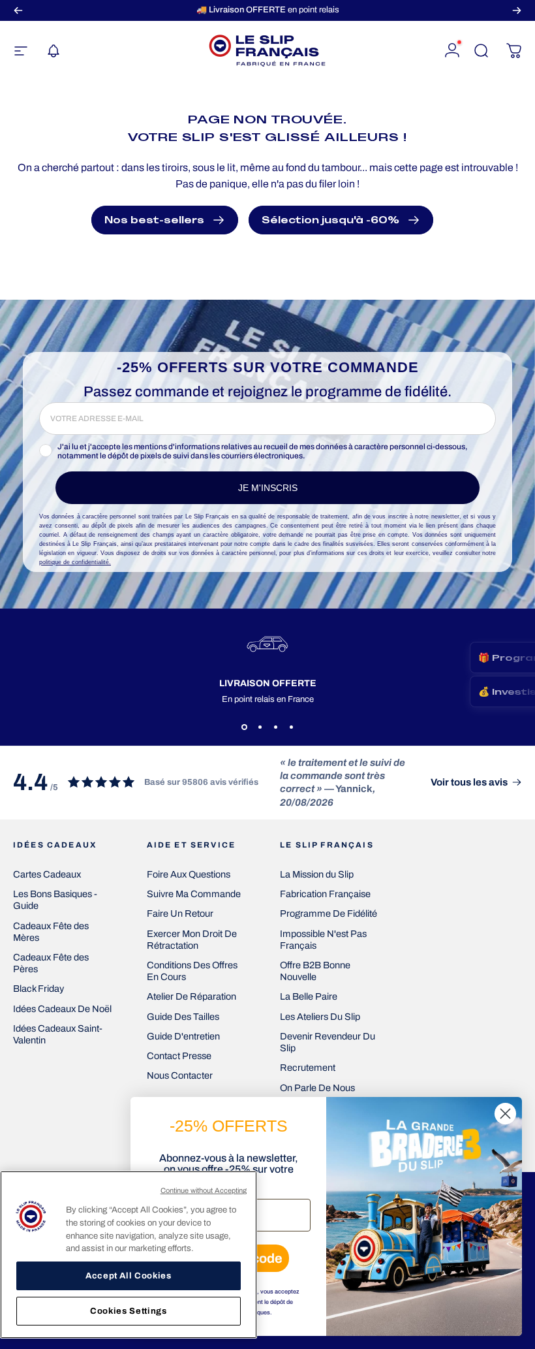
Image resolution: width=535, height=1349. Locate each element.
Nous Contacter (180, 1075)
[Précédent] (18, 10)
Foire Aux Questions (188, 874)
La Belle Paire (308, 996)
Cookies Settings (128, 1311)
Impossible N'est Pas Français (323, 939)
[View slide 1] (244, 727)
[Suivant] (516, 10)
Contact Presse (179, 1056)
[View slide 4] (291, 727)
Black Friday (38, 988)
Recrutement (307, 1067)
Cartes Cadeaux (47, 874)
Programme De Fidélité (328, 913)
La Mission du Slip (317, 874)
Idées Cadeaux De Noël (62, 1009)
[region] (128, 1255)
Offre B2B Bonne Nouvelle (315, 971)
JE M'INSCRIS (268, 488)
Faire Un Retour (180, 913)
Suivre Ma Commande (194, 894)
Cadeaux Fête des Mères (51, 932)
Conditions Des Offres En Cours (192, 971)
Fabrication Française (325, 894)
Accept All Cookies (128, 1275)
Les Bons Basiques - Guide (55, 900)
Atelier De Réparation (191, 996)
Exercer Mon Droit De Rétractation (192, 939)
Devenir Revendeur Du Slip (327, 1042)
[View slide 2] (260, 727)
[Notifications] (53, 51)
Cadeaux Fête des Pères (51, 963)
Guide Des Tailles (183, 1016)
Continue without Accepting (203, 1190)
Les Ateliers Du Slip (320, 1016)
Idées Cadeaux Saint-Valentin (57, 1034)
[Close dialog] (505, 1113)
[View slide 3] (275, 727)
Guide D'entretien (183, 1036)
